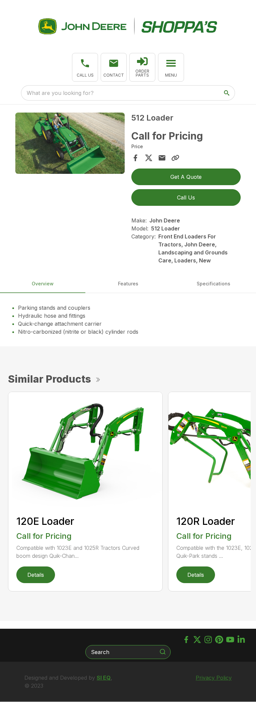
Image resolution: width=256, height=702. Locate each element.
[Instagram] (208, 639)
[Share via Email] (162, 158)
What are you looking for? (60, 93)
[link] (142, 67)
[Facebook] (186, 639)
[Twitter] (197, 639)
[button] (85, 67)
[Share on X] (149, 158)
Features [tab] (128, 283)
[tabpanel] (70, 144)
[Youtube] (230, 639)
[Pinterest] (219, 639)
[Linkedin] (241, 639)
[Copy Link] (175, 158)
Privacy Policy (214, 677)
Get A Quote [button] (186, 177)
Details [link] (35, 574)
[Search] (163, 651)
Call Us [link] (186, 197)
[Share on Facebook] (135, 158)
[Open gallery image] (70, 143)
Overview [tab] (43, 283)
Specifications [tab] (213, 283)
